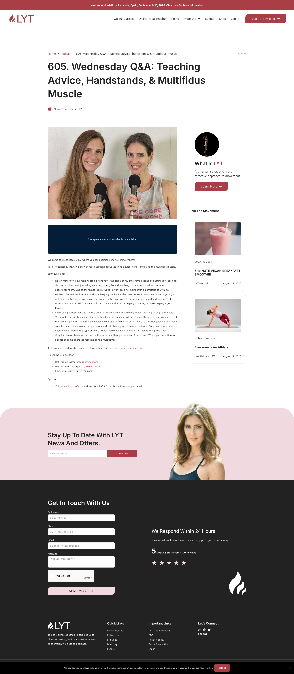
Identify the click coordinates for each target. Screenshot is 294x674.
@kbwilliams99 (92, 366)
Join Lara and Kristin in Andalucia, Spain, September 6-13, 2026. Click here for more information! (147, 5)
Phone (51, 526)
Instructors (113, 635)
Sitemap (203, 633)
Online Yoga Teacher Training (159, 18)
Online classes (115, 630)
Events (209, 18)
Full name (53, 512)
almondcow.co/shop (71, 386)
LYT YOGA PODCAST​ (160, 630)
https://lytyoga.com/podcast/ (125, 348)
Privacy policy (156, 639)
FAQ (151, 635)
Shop (222, 18)
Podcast (65, 53)
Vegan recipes (203, 261)
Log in (235, 18)
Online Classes (124, 18)
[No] (290, 667)
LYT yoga (112, 639)
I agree (222, 667)
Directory (112, 644)
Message (52, 553)
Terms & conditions (159, 644)
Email (51, 539)
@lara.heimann (89, 361)
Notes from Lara (205, 338)
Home (52, 53)
